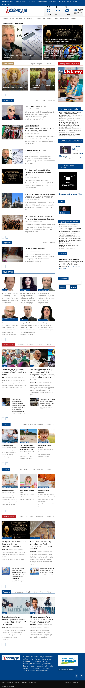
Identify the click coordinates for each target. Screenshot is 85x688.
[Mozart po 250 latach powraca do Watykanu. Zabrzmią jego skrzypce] (12, 223)
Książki (28, 592)
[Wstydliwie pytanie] (10, 481)
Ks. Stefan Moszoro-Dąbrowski (33, 424)
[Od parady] (10, 284)
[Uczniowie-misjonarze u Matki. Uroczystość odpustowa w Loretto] (34, 571)
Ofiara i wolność (43, 319)
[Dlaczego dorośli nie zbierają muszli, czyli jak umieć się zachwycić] (28, 436)
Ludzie (45, 242)
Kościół (5, 19)
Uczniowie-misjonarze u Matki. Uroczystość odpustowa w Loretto (47, 570)
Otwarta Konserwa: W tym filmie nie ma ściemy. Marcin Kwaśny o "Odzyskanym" (41, 619)
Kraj (37, 100)
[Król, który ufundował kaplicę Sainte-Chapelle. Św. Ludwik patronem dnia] (12, 201)
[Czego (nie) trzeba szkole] (12, 113)
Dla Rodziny (19, 23)
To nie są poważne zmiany (35, 150)
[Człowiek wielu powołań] (12, 255)
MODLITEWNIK (8, 64)
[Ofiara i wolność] (46, 313)
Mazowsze (39, 516)
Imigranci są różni (44, 290)
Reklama (62, 1)
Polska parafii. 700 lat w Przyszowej (8, 319)
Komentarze (64, 19)
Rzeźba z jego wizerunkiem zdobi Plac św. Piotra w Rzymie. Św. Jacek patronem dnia (70, 240)
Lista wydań (31, 1)
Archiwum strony (42, 1)
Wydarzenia (19, 592)
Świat (43, 100)
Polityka (19, 19)
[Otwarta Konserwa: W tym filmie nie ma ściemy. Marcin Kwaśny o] (48, 605)
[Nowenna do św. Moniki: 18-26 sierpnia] (73, 52)
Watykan (21, 345)
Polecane (68, 682)
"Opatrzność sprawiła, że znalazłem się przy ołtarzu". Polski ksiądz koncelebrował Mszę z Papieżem (70, 230)
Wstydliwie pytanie (8, 490)
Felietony (6, 424)
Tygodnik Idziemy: (7, 1)
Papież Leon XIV (8, 345)
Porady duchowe (24, 469)
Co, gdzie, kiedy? (8, 23)
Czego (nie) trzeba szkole (35, 106)
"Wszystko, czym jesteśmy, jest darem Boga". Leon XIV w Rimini (14, 372)
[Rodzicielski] (46, 436)
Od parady (5, 290)
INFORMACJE (7, 100)
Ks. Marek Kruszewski (63, 212)
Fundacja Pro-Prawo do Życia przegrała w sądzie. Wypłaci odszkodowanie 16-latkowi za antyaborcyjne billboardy (69, 125)
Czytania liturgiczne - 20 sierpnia (69, 134)
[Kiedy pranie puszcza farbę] (28, 481)
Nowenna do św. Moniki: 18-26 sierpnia (69, 246)
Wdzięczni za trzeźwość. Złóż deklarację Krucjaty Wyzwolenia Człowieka (38, 172)
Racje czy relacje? (7, 445)
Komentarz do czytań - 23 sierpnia (70, 130)
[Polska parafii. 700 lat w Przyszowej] (10, 313)
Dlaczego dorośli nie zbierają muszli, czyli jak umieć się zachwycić (27, 447)
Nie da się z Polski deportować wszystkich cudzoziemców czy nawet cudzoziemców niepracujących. (46, 298)
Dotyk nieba (7, 242)
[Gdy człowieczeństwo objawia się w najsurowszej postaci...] (19, 605)
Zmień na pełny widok (66, 669)
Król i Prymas (24, 319)
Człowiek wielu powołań (35, 248)
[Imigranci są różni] (46, 284)
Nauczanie (30, 345)
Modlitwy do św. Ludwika (14, 88)
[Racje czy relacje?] (10, 436)
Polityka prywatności (8, 686)
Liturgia (73, 19)
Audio (75, 1)
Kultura (49, 19)
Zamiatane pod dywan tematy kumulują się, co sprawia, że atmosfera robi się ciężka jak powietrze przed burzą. (9, 452)
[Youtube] (81, 676)
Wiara (12, 19)
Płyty (41, 592)
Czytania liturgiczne (37, 64)
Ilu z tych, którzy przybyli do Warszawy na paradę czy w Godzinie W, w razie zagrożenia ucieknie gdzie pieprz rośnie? (10, 298)
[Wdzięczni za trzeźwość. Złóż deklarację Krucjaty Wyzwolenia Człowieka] (63, 35)
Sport (56, 19)
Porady (4, 4)
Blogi (9, 4)
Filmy (35, 592)
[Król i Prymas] (28, 313)
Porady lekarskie (38, 469)
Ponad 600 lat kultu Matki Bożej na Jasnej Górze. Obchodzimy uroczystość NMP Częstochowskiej (70, 113)
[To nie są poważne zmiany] (12, 157)
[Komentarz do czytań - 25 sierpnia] (43, 79)
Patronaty (6, 592)
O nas (3, 682)
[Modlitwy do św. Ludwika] (15, 79)
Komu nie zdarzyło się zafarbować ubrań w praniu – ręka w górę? (27, 496)
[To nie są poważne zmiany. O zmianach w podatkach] (22, 42)
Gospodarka (40, 19)
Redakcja (10, 682)
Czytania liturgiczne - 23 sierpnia (69, 119)
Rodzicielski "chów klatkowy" (68, 225)
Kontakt (17, 682)
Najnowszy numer (20, 1)
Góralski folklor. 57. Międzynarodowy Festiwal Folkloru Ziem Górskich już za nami (39, 128)
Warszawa (51, 100)
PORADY (6, 469)
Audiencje (40, 345)
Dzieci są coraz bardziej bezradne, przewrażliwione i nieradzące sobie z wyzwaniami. (45, 454)
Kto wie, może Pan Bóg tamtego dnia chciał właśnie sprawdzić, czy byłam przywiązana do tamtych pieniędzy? (27, 298)
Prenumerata (53, 1)
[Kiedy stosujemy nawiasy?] (46, 481)
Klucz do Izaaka (25, 290)
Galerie (69, 1)
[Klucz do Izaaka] (28, 284)
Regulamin (32, 682)
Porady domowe (25, 487)
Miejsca (52, 242)
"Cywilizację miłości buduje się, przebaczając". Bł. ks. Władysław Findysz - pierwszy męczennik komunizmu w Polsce (42, 375)
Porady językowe (43, 487)
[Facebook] (76, 676)
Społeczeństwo (29, 19)
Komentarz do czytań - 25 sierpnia (43, 86)
